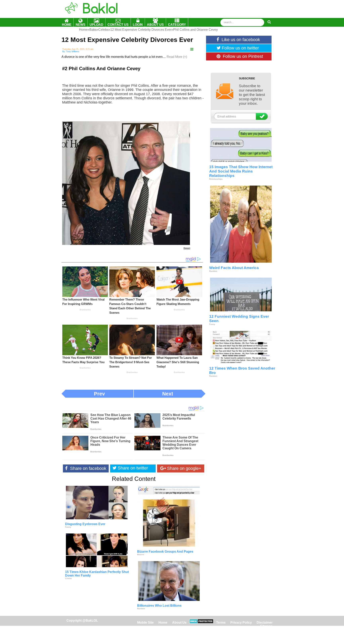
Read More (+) (177, 56)
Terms (221, 622)
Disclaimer (265, 622)
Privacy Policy (241, 622)
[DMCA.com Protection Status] (201, 622)
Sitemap (266, 626)
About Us (179, 622)
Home (163, 622)
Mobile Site (145, 622)
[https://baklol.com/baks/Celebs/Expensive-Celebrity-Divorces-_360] (191, 49)
